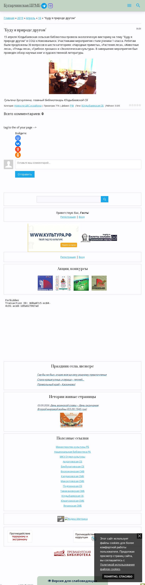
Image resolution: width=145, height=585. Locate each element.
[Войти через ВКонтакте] (18, 143)
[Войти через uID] (18, 138)
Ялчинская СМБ (72, 505)
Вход (82, 217)
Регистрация (68, 217)
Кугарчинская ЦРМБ (22, 5)
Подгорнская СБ (72, 486)
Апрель (30, 18)
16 (39, 18)
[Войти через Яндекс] (18, 149)
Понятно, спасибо (118, 576)
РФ (72, 105)
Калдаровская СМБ (72, 476)
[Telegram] (44, 5)
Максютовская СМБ (72, 481)
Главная (9, 18)
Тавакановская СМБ (72, 491)
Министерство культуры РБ (72, 447)
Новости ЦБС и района (28, 105)
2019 (20, 18)
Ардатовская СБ (72, 461)
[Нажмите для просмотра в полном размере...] (72, 76)
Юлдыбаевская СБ (73, 496)
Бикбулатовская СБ (72, 466)
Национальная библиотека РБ (72, 451)
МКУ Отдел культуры (72, 456)
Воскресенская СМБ (72, 471)
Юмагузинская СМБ (72, 500)
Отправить (25, 174)
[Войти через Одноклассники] (18, 155)
